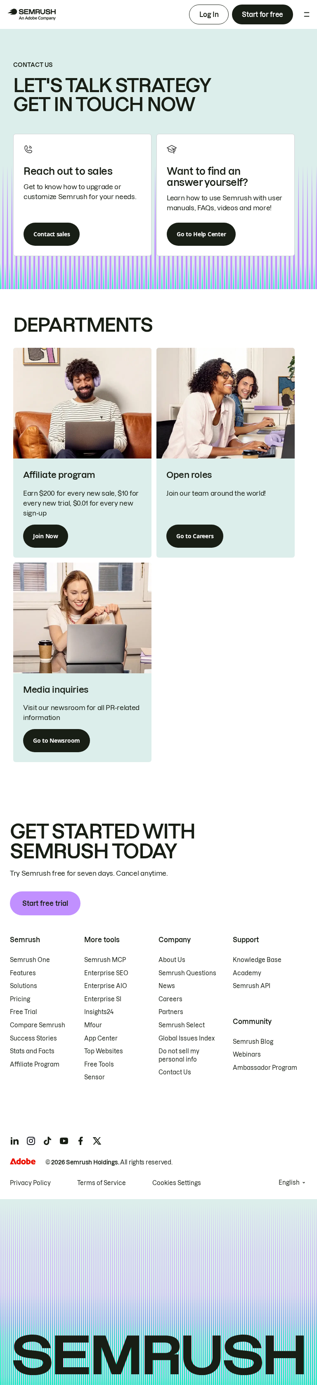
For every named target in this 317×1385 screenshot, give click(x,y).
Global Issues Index (186, 1038)
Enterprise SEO (106, 973)
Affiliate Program (34, 1064)
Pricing (20, 999)
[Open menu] (306, 14)
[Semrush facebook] (80, 1141)
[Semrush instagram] (31, 1141)
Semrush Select (181, 1025)
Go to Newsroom (56, 740)
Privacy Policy (30, 1183)
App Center (101, 1038)
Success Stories (33, 1038)
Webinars (247, 1054)
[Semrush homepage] (31, 14)
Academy (247, 973)
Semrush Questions (187, 973)
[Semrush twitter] (97, 1141)
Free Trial (23, 1012)
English (289, 1182)
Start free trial (45, 903)
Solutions (23, 986)
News (166, 986)
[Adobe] (22, 1161)
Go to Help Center (201, 234)
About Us (171, 960)
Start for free (262, 14)
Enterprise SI (102, 999)
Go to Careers (194, 536)
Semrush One (30, 960)
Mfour (93, 1025)
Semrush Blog (253, 1041)
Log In (208, 14)
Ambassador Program (265, 1067)
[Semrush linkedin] (14, 1141)
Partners (170, 1012)
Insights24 (99, 1012)
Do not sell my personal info (178, 1055)
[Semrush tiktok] (47, 1141)
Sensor (94, 1077)
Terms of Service (101, 1183)
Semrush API (251, 986)
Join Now (45, 536)
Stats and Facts (32, 1051)
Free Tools (99, 1064)
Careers (170, 999)
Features (23, 973)
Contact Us (174, 1072)
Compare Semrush (37, 1025)
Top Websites (103, 1051)
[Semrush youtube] (64, 1141)
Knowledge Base (257, 960)
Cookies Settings (176, 1183)
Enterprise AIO (105, 986)
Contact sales (51, 234)
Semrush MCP (105, 960)
